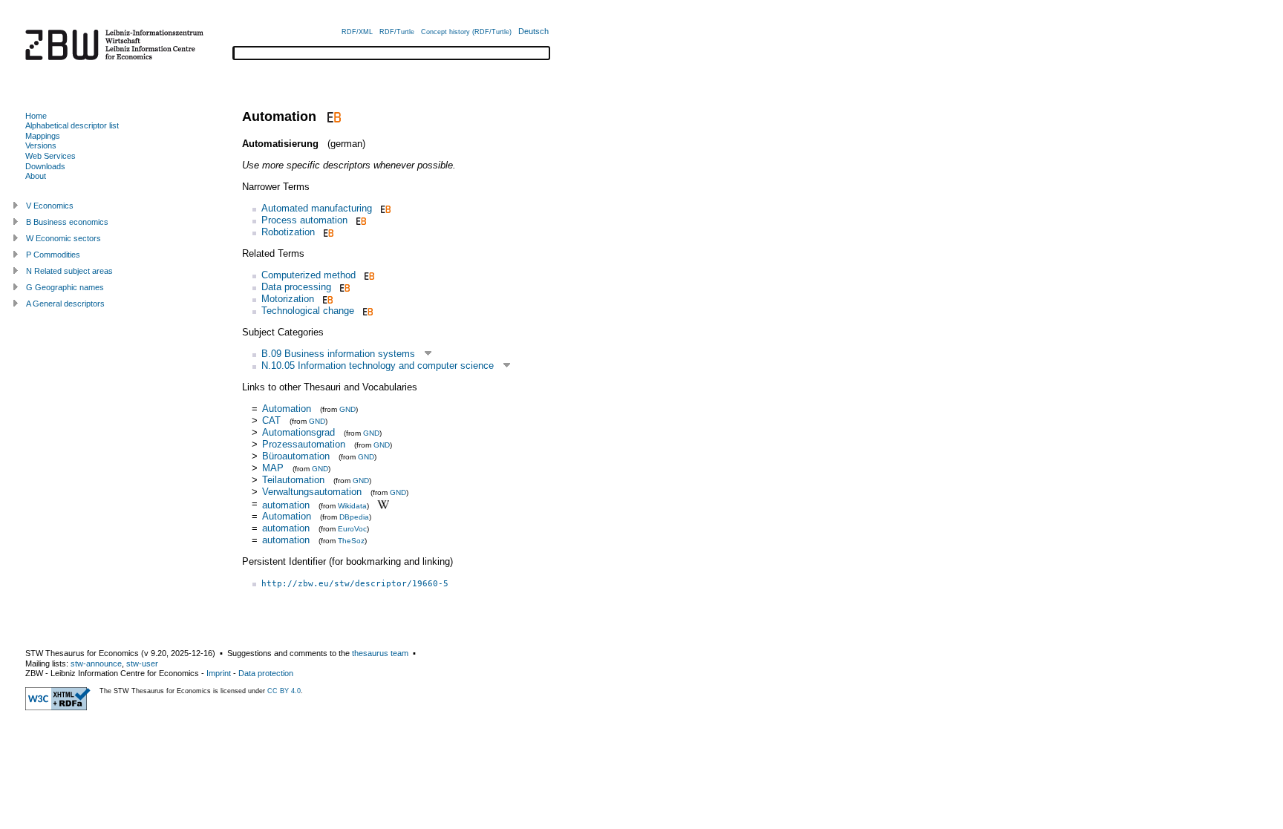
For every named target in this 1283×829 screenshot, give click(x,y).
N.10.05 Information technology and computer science (377, 365)
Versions (40, 145)
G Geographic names (65, 287)
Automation (286, 408)
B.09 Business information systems (338, 353)
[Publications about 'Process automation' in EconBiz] (359, 220)
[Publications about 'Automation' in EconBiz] (332, 116)
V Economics (50, 205)
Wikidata (352, 505)
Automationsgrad (298, 432)
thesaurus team (380, 653)
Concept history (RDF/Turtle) (466, 32)
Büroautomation (296, 456)
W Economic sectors (63, 238)
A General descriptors (65, 303)
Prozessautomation (303, 444)
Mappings (42, 135)
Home (36, 115)
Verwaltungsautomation (312, 491)
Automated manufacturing (316, 208)
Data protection (265, 673)
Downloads (45, 166)
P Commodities (53, 254)
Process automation (304, 220)
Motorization (287, 298)
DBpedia (354, 517)
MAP (273, 468)
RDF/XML (357, 32)
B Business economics (67, 221)
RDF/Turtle (396, 32)
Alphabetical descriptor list (72, 125)
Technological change (307, 310)
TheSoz (351, 541)
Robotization (288, 231)
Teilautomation (293, 479)
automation (286, 504)
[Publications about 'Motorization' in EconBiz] (326, 298)
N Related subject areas (69, 270)
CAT (273, 420)
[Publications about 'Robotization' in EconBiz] (327, 231)
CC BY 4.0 (284, 691)
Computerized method (308, 275)
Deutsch (533, 31)
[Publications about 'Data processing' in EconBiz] (343, 286)
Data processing (296, 286)
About (35, 175)
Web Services (50, 155)
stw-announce (96, 663)
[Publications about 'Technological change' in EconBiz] (366, 310)
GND (347, 409)
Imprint (218, 673)
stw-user (142, 663)
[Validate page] (58, 707)
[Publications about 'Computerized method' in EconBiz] (368, 275)
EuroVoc (352, 529)
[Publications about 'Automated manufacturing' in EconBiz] (384, 208)
